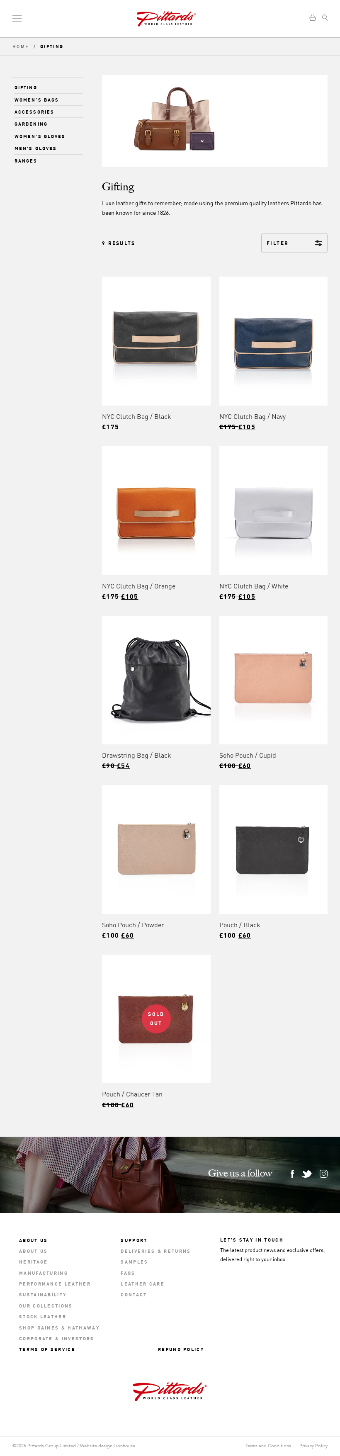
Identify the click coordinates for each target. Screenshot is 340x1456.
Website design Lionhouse (107, 1446)
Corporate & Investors (57, 1338)
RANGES (26, 160)
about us (33, 1250)
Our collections (46, 1305)
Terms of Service (47, 1348)
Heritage (33, 1261)
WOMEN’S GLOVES (40, 135)
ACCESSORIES (34, 111)
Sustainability (42, 1294)
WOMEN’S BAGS (37, 99)
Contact (134, 1294)
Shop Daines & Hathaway (59, 1327)
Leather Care (143, 1283)
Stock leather (42, 1316)
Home (22, 47)
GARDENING (31, 123)
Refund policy (181, 1348)
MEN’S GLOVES (36, 147)
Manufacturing (43, 1272)
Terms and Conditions (268, 1446)
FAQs (128, 1272)
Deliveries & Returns (156, 1250)
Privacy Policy (313, 1446)
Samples (134, 1261)
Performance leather (55, 1283)
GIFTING (26, 86)
